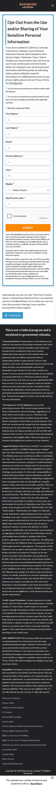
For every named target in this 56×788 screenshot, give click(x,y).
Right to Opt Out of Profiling (15, 735)
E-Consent (7, 712)
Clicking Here (15, 83)
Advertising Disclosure (12, 763)
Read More (36, 783)
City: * (9, 169)
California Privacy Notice (13, 707)
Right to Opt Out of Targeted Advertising (21, 740)
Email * (9, 141)
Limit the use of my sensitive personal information (24, 745)
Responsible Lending (11, 717)
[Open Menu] (53, 6)
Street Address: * (15, 155)
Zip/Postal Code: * (15, 198)
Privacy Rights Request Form (15, 731)
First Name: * (12, 113)
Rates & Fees (8, 759)
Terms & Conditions (11, 698)
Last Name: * (12, 127)
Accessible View (9, 749)
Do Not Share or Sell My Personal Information (22, 726)
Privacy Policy (8, 703)
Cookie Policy (8, 754)
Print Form (14, 315)
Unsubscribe (7, 721)
